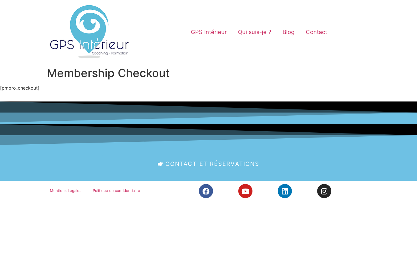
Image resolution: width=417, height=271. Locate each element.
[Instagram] (324, 191)
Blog (288, 32)
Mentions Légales (65, 190)
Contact (316, 32)
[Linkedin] (285, 191)
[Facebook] (206, 191)
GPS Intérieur (209, 32)
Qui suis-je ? (254, 32)
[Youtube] (245, 191)
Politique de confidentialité (116, 190)
